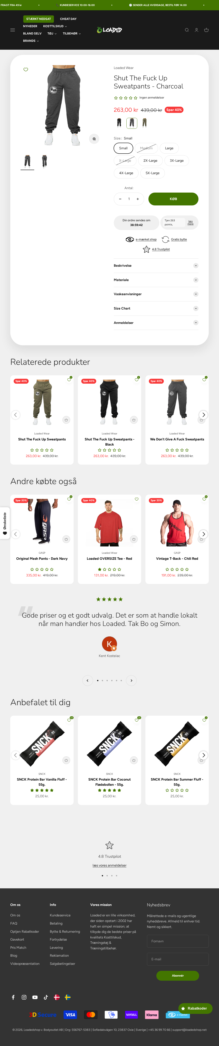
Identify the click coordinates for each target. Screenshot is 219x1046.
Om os (15, 915)
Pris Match (18, 948)
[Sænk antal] (120, 199)
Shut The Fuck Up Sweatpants (42, 439)
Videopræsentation (25, 964)
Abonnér (178, 975)
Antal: (128, 188)
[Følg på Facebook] (13, 997)
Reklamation (59, 955)
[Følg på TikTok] (46, 997)
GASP (42, 552)
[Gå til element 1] (27, 162)
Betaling (56, 923)
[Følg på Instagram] (24, 997)
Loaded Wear (123, 68)
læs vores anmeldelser (109, 865)
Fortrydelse (58, 939)
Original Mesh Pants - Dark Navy (42, 559)
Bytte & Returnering (65, 931)
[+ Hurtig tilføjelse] (66, 420)
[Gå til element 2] (44, 162)
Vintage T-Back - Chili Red (177, 559)
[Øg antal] (138, 199)
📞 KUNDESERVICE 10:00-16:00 (59, 5)
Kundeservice (60, 915)
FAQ (13, 923)
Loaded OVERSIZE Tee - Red (109, 559)
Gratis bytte (179, 239)
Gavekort (17, 939)
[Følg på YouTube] (35, 997)
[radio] (119, 123)
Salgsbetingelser (62, 964)
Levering (56, 948)
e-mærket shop (146, 239)
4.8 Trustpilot (161, 249)
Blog (13, 955)
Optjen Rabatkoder (24, 931)
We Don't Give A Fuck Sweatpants (177, 439)
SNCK (41, 773)
